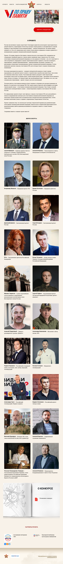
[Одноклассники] (7, 544)
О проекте (5, 4)
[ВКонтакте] (5, 544)
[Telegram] (9, 544)
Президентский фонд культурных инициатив (49, 535)
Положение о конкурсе (46, 498)
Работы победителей (21, 4)
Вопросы (39, 4)
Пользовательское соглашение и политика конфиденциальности (47, 557)
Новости (11, 4)
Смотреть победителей (44, 29)
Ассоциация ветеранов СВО (20, 535)
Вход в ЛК (47, 4)
